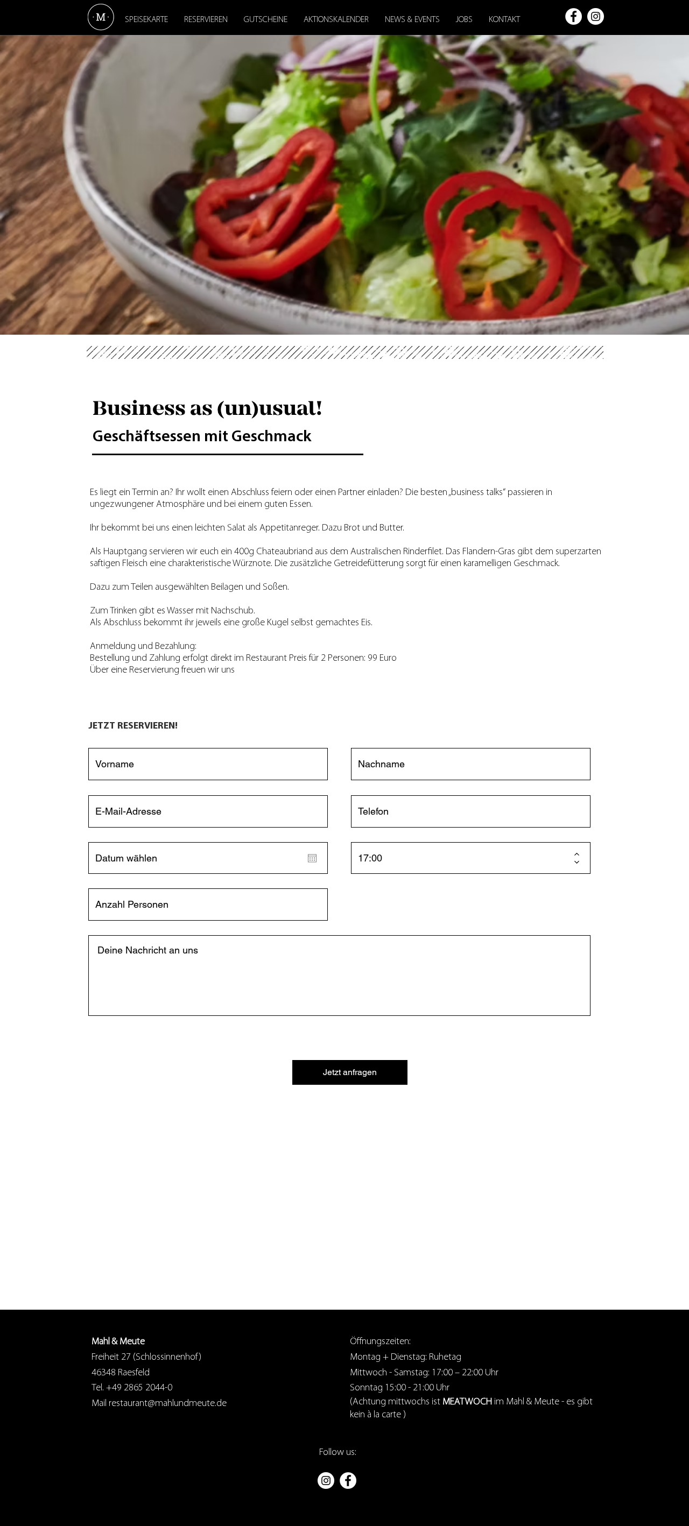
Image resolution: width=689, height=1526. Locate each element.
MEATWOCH (467, 1402)
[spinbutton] (462, 858)
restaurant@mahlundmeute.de (167, 1404)
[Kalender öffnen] (312, 858)
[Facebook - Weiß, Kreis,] (573, 16)
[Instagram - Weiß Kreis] (595, 16)
